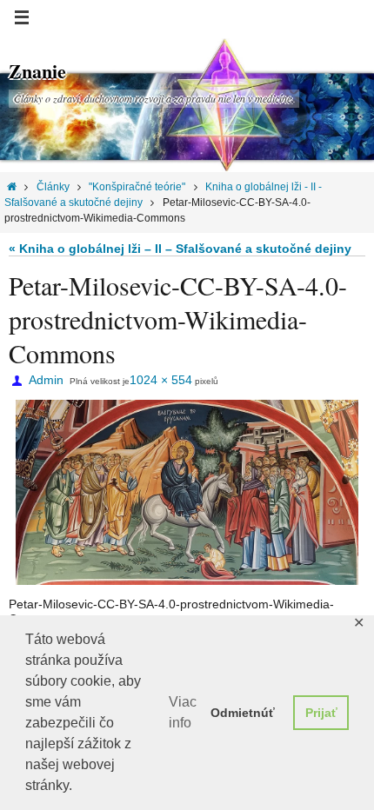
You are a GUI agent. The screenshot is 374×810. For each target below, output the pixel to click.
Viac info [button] (183, 712)
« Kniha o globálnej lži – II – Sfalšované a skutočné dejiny (180, 249)
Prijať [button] (321, 713)
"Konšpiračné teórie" (137, 187)
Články (53, 187)
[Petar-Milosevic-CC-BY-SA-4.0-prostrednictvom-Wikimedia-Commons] (187, 492)
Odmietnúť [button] (242, 713)
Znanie (37, 70)
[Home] (11, 187)
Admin (46, 380)
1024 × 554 (161, 380)
